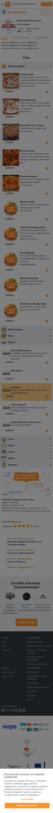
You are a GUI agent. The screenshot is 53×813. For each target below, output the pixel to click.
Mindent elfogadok (27, 805)
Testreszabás (27, 799)
